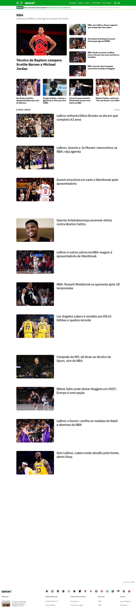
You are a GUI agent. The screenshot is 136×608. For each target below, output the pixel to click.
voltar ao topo (127, 582)
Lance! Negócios (125, 601)
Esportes (101, 597)
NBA (99, 601)
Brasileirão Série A (52, 601)
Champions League (77, 605)
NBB (99, 605)
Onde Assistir (96, 3)
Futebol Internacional (78, 597)
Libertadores (75, 601)
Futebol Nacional (51, 597)
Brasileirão (72, 3)
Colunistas (123, 605)
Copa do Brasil (50, 605)
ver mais (117, 110)
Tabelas (81, 3)
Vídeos (87, 3)
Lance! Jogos (106, 3)
